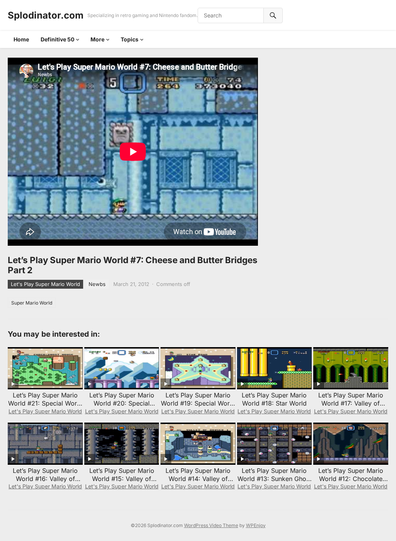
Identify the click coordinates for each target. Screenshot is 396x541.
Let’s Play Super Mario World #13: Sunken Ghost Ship (274, 479)
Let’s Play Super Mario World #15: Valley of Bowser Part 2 (121, 479)
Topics (129, 39)
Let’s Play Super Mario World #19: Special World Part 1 (198, 403)
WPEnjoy (256, 525)
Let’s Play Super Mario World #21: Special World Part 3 (45, 403)
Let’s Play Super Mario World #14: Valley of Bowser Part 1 (198, 479)
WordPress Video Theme (211, 525)
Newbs (97, 284)
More (97, 39)
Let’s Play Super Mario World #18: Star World (274, 399)
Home (21, 39)
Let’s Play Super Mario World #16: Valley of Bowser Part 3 (45, 479)
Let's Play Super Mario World (45, 284)
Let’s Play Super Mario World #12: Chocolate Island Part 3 (350, 479)
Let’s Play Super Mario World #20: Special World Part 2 (121, 403)
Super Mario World (31, 303)
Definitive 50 (57, 39)
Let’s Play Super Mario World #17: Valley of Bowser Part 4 (350, 403)
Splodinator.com (46, 15)
